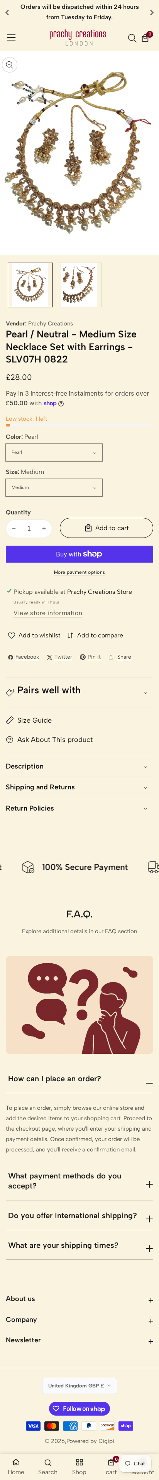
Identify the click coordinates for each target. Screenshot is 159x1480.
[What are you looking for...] (133, 38)
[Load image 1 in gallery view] (30, 285)
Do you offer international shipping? (72, 1215)
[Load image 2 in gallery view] (79, 285)
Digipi (106, 1441)
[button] (152, 12)
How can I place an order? (54, 1078)
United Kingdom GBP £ (76, 1385)
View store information (48, 613)
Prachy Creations (50, 324)
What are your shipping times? (63, 1245)
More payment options (79, 572)
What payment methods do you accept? (64, 1180)
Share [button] (124, 657)
